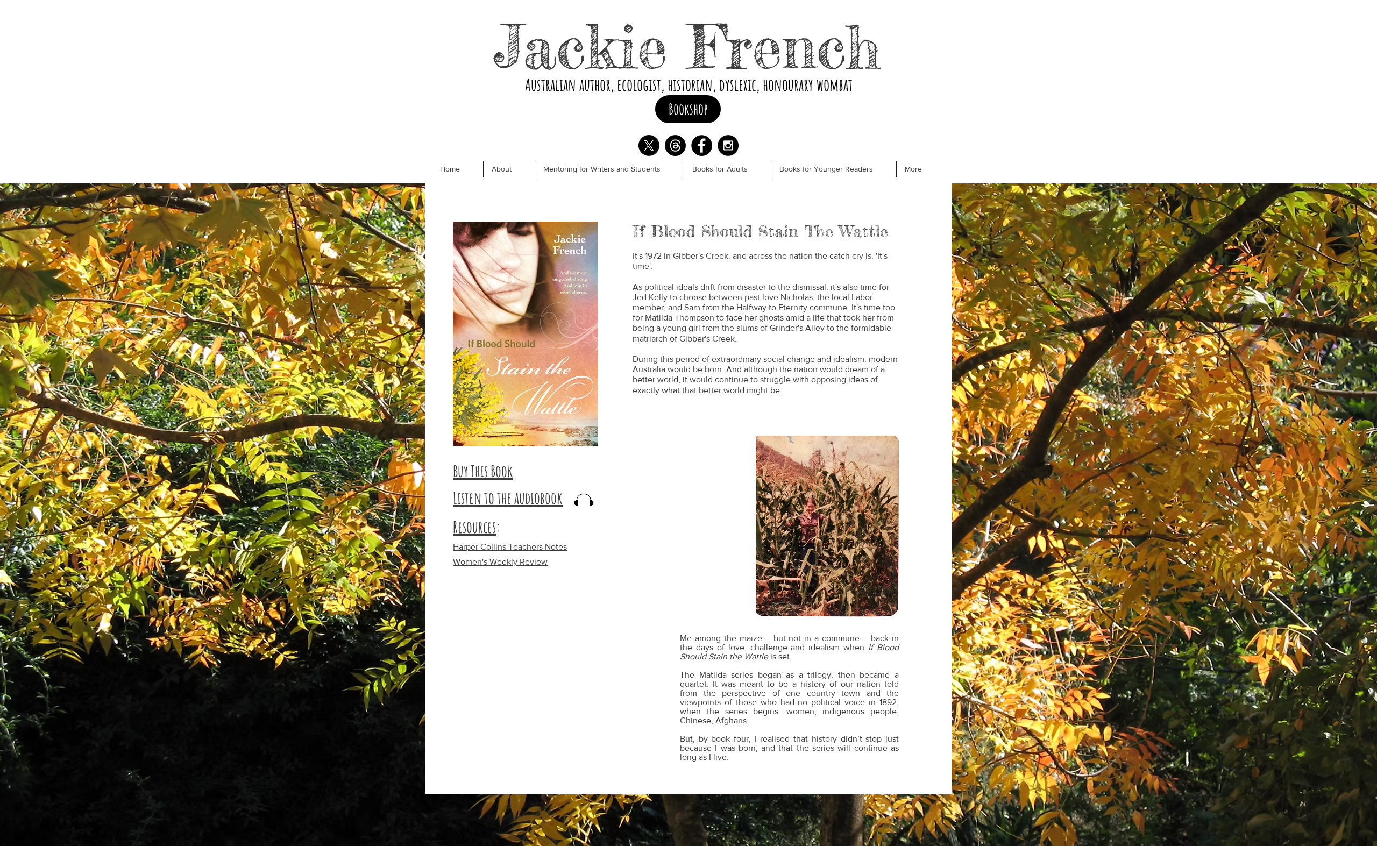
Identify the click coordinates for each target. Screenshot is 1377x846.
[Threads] (675, 145)
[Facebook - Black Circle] (701, 145)
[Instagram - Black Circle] (728, 145)
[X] (648, 145)
